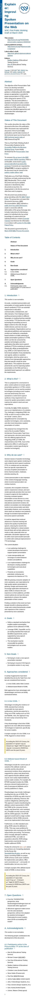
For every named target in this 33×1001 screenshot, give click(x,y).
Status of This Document (19, 245)
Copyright (7, 70)
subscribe (23, 164)
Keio (26, 70)
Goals (12, 261)
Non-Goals (14, 265)
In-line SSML (14, 272)
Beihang (7, 72)
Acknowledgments (17, 283)
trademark (20, 72)
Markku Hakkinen (13, 60)
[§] (19, 296)
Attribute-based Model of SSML (18, 274)
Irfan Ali (10, 64)
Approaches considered (18, 269)
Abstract (13, 242)
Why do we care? (16, 257)
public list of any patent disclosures (16, 205)
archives (7, 166)
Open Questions (16, 279)
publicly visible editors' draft (13, 172)
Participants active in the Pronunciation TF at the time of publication (20, 287)
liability (14, 72)
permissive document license (12, 73)
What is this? (15, 254)
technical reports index (14, 137)
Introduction (14, 249)
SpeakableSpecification (12, 853)
